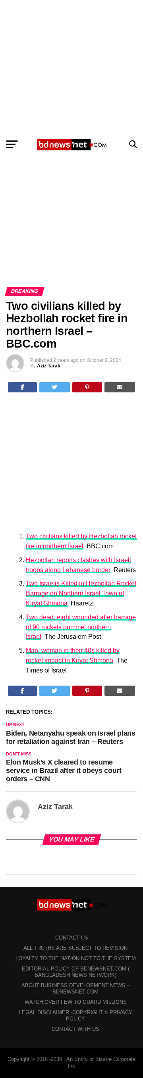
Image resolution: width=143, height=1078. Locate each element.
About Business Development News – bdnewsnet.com (75, 988)
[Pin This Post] (87, 387)
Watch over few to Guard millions (76, 1002)
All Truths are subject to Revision (75, 948)
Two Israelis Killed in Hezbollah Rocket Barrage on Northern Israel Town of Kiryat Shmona (81, 593)
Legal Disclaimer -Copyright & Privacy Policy (75, 1015)
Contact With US (75, 1029)
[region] (71, 66)
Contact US (71, 938)
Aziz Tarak (48, 366)
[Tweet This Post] (54, 387)
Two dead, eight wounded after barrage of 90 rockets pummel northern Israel (81, 627)
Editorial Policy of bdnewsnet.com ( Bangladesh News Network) (75, 972)
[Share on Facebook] (22, 387)
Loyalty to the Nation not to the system (75, 958)
